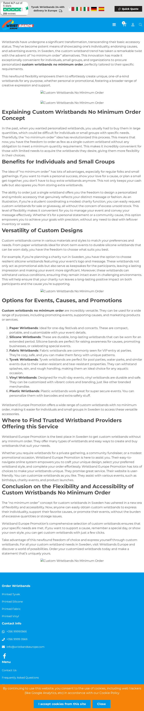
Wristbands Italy (86, 9)
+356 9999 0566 (17, 639)
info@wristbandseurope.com (25, 646)
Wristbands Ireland (79, 9)
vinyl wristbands (97, 377)
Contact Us (9, 670)
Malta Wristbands (71, 9)
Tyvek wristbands (52, 359)
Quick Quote (130, 8)
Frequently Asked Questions (20, 677)
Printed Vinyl (10, 616)
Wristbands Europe (113, 544)
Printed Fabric (11, 609)
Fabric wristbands (53, 350)
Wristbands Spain (101, 9)
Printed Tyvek (11, 594)
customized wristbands (83, 549)
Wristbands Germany (94, 9)
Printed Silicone (12, 601)
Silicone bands (47, 341)
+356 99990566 (17, 631)
